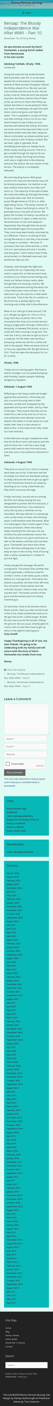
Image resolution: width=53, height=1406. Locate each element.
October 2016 (13, 1202)
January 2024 (13, 902)
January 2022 (13, 980)
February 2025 (14, 880)
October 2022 (13, 950)
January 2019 (13, 1113)
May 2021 (11, 1010)
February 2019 (14, 1110)
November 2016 (14, 1199)
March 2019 (12, 1106)
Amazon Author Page (16, 808)
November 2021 (14, 988)
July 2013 (11, 1291)
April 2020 (11, 1058)
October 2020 (13, 1036)
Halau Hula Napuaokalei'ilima (20, 816)
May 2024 (11, 895)
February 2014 (14, 1265)
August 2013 (13, 1288)
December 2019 (14, 1073)
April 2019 (11, 1102)
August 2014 (13, 1247)
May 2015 (11, 1232)
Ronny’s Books (12, 1335)
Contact (9, 1346)
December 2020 (14, 1028)
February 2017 (14, 1188)
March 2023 (12, 939)
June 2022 (11, 962)
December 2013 (14, 1273)
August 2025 (13, 876)
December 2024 (14, 888)
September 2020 (15, 1039)
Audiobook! (12, 812)
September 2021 (15, 995)
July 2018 (11, 1136)
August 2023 (13, 921)
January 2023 (13, 947)
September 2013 (15, 1284)
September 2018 (15, 1128)
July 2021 (11, 1002)
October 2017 (13, 1169)
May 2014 (11, 1254)
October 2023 (13, 913)
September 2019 (15, 1084)
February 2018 (14, 1154)
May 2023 (11, 932)
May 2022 (11, 965)
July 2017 (11, 1180)
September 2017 (15, 1173)
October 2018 (13, 1125)
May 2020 (11, 1054)
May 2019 (11, 1099)
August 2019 (13, 1088)
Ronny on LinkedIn (15, 827)
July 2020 (11, 1047)
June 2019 (11, 1095)
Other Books (11, 1339)
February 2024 (14, 899)
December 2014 (14, 1239)
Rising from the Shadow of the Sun (23, 819)
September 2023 (15, 917)
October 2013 (13, 1280)
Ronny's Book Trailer (16, 830)
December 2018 (14, 1117)
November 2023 (14, 910)
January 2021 (13, 1025)
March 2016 (12, 1221)
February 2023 (14, 943)
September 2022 (15, 954)
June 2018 (11, 1139)
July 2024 (11, 891)
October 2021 (13, 991)
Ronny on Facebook (16, 823)
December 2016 (14, 1195)
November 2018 (14, 1121)
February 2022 (14, 976)
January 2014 (13, 1269)
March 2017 (12, 1184)
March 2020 (12, 1062)
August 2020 (13, 1043)
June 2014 (11, 1251)
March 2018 (12, 1150)
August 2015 (13, 1228)
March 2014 (12, 1262)
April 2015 (11, 1236)
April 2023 (11, 936)
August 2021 (13, 999)
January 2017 (13, 1191)
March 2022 (12, 973)
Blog (7, 1331)
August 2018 (13, 1132)
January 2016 (13, 1225)
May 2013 (11, 1299)
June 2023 (11, 928)
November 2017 (14, 1165)
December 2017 (14, 1162)
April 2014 (11, 1258)
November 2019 (14, 1076)
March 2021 (12, 1017)
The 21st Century (16, 669)
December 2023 (14, 906)
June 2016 (11, 1213)
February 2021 (14, 1021)
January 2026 (13, 873)
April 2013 (11, 1302)
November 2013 (14, 1276)
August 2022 (13, 958)
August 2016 (13, 1210)
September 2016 (15, 1206)
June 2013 (11, 1295)
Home (8, 1328)
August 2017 (13, 1176)
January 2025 (13, 884)
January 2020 (13, 1069)
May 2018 (11, 1143)
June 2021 (11, 1006)
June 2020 (11, 1051)
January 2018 (13, 1158)
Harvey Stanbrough (24, 1398)
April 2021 (11, 1014)
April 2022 (11, 969)
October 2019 (13, 1080)
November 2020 (14, 1032)
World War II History (15, 1342)
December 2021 (14, 984)
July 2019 (11, 1091)
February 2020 (14, 1065)
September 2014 (15, 1243)
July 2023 (11, 925)
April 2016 (11, 1217)
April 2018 (11, 1147)
